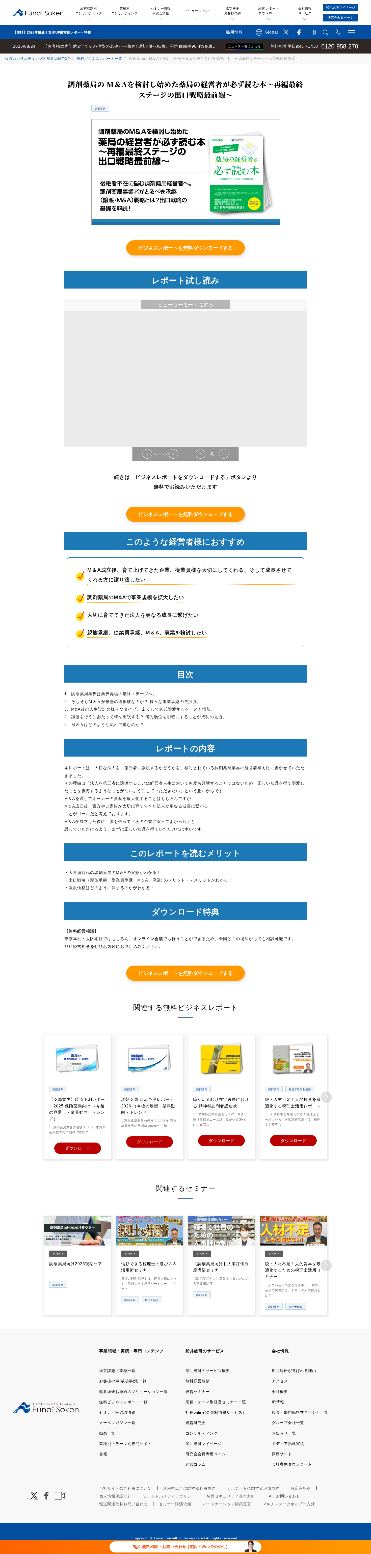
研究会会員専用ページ (206, 1454)
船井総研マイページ (204, 1443)
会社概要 (280, 1391)
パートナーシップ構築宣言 (227, 1504)
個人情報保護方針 (115, 1496)
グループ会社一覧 (288, 1422)
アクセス (280, 1381)
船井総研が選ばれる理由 (294, 1370)
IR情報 (278, 1402)
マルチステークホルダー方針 (288, 1504)
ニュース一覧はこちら (244, 46)
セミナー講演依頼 (175, 1504)
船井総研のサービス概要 (208, 1370)
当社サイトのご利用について (125, 1488)
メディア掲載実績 (288, 1443)
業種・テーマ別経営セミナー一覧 (216, 1402)
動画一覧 (107, 1433)
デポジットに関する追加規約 (253, 1488)
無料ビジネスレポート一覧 (99, 59)
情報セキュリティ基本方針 (231, 1496)
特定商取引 (301, 1488)
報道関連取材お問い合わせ (123, 1504)
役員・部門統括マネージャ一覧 (300, 1412)
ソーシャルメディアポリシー (169, 1496)
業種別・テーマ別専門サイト (125, 1443)
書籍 (103, 1454)
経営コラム (196, 1464)
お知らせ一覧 (284, 1433)
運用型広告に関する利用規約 (189, 1488)
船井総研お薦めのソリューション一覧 (133, 1391)
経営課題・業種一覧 (117, 1370)
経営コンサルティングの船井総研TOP (37, 59)
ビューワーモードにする (185, 304)
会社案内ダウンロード (292, 1464)
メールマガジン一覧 (117, 1422)
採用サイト (282, 1454)
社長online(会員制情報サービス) (215, 1412)
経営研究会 (196, 1422)
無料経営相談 (198, 1381)
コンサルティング (202, 1433)
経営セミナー (198, 1391)
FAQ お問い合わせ (283, 1496)
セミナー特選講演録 (117, 1412)
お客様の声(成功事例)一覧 (123, 1381)
